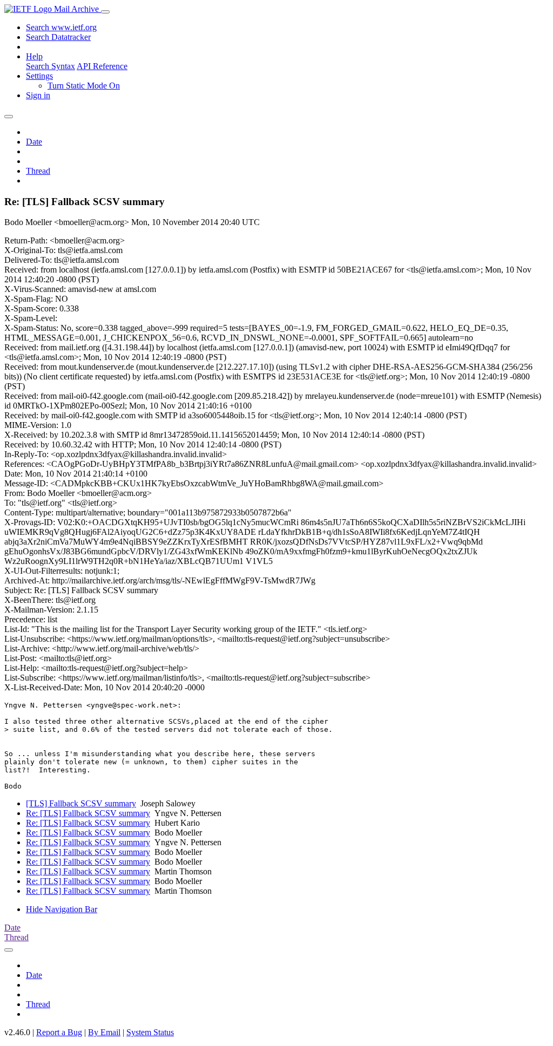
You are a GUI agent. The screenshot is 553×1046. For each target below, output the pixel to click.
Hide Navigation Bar (61, 909)
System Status (150, 1032)
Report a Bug (59, 1032)
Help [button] (34, 56)
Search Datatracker (58, 37)
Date (34, 141)
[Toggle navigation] (105, 11)
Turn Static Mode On (84, 85)
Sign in (38, 95)
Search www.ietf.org (61, 27)
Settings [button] (39, 75)
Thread (38, 170)
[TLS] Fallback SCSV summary (81, 803)
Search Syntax (50, 66)
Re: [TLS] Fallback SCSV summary (88, 813)
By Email (104, 1032)
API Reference (102, 66)
